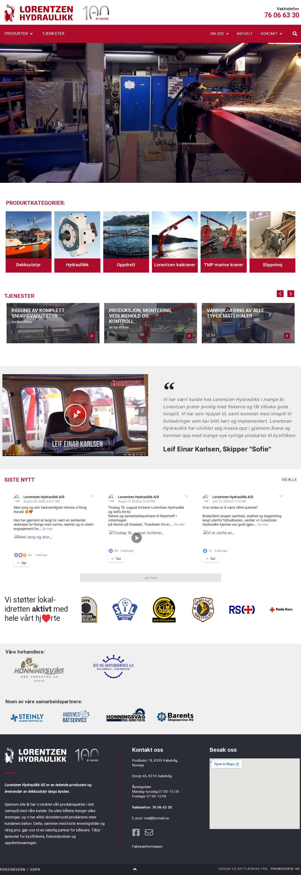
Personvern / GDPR (20, 869)
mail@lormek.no (156, 818)
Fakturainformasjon (147, 846)
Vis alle (289, 480)
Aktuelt (245, 34)
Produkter (16, 33)
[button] (295, 33)
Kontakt (269, 34)
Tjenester (53, 33)
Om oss (217, 34)
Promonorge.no (285, 869)
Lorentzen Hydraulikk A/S (44, 497)
